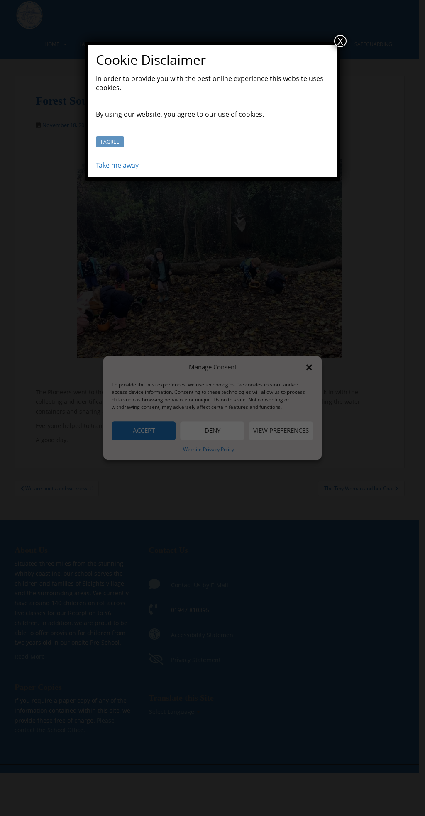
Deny (212, 430)
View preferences (281, 430)
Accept (144, 430)
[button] (309, 367)
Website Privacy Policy (208, 449)
